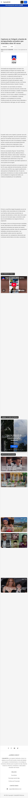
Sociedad (5, 46)
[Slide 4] (11, 449)
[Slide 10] (22, 449)
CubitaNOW (6, 2)
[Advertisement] (14, 22)
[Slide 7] (17, 449)
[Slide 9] (20, 449)
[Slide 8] (18, 449)
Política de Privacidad (14, 781)
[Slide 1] (5, 449)
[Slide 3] (9, 449)
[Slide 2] (7, 449)
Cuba (12, 46)
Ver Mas (14, 446)
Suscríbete (14, 775)
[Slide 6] (15, 449)
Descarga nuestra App (14, 778)
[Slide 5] (13, 449)
